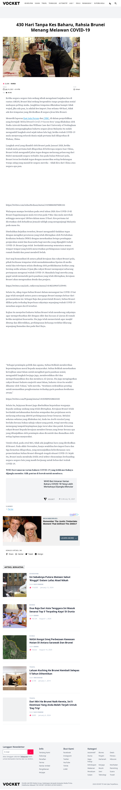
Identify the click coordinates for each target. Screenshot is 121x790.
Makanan (91, 768)
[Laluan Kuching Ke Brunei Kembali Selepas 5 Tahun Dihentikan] (15, 678)
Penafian (42, 759)
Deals (78, 3)
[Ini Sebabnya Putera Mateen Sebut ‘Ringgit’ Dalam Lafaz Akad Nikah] (15, 585)
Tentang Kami (44, 752)
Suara (112, 771)
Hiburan (113, 759)
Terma (41, 762)
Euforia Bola (99, 3)
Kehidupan (29, 3)
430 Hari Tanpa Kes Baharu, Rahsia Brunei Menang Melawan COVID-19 (60, 27)
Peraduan (91, 771)
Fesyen (101, 756)
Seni (100, 771)
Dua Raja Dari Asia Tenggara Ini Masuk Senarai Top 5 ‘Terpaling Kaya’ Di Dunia (52, 610)
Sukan (37, 3)
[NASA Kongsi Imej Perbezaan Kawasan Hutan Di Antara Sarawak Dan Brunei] (15, 647)
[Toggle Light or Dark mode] (110, 3)
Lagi (71, 3)
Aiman (78, 89)
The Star (10, 509)
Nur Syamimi (38, 584)
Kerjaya (42, 772)
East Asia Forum (31, 118)
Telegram (24, 756)
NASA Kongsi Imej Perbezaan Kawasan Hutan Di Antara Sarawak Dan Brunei (52, 641)
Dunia (13, 84)
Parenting (114, 768)
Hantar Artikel (44, 766)
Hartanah (102, 759)
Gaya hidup (90, 760)
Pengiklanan (44, 769)
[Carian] (115, 3)
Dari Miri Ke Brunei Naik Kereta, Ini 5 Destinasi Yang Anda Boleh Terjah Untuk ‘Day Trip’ (53, 705)
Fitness (112, 756)
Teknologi (53, 3)
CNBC (46, 118)
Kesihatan (114, 765)
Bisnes (32, 605)
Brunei (10, 92)
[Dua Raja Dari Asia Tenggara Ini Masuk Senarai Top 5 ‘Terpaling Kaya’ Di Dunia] (15, 616)
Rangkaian (86, 3)
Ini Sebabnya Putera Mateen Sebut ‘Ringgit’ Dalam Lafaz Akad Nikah (49, 578)
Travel (44, 3)
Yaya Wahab (38, 677)
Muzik (101, 768)
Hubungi (42, 756)
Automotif (63, 3)
